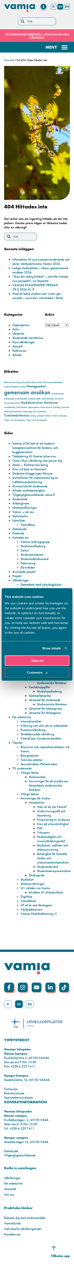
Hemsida (9, 60)
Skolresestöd (37, 777)
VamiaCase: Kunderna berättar (41, 738)
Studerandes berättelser (27, 338)
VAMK (54, 415)
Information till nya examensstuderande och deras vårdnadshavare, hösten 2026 (41, 261)
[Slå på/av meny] (43, 7)
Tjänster (17, 743)
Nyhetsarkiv (20, 516)
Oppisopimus (21, 325)
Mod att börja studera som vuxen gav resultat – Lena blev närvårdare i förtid (37, 295)
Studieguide (36, 875)
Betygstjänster (30, 755)
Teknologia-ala (29, 411)
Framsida (18, 533)
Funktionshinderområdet (15, 386)
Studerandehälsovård (34, 559)
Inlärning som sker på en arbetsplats (44, 725)
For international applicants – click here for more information (37, 35)
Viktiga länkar (30, 772)
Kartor (25, 550)
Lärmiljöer (18, 520)
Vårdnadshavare (31, 909)
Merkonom (51, 402)
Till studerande (22, 768)
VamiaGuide (12, 1223)
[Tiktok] (64, 987)
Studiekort (27, 879)
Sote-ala (65, 407)
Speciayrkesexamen (13, 411)
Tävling (33, 415)
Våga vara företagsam (14, 420)
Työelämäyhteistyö (16, 415)
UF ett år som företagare (36, 905)
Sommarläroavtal (40, 696)
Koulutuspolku (21, 398)
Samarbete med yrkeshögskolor (41, 584)
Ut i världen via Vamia (35, 888)
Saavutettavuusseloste (18, 1097)
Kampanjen (9, 398)
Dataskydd (19, 529)
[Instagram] (23, 987)
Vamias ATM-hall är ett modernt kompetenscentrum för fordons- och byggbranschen (35, 447)
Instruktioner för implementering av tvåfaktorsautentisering (35, 480)
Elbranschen (36, 382)
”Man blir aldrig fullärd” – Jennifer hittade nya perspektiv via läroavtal (40, 278)
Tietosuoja (10, 1089)
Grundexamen (57, 393)
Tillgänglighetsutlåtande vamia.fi (33, 495)
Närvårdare (21, 407)
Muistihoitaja (9, 407)
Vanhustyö (62, 415)
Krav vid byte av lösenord (29, 469)
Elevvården (28, 567)
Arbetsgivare (20, 503)
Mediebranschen (32, 402)
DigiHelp (26, 896)
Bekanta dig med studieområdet (24, 1218)
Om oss (9, 1194)
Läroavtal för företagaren (45, 713)
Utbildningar (20, 580)
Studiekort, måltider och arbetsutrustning (52, 847)
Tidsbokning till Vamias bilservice (34, 456)
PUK (40, 828)
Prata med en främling (50, 407)
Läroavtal (18, 333)
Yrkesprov (43, 832)
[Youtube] (36, 987)
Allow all (37, 660)
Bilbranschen (9, 382)
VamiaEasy (28, 525)
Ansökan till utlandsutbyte (46, 892)
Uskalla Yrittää (43, 415)
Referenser (19, 350)
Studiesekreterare (32, 554)
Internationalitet (31, 721)
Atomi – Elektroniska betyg (30, 465)
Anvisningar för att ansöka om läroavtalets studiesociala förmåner (48, 785)
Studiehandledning (33, 546)
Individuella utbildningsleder (23, 1229)
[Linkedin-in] (50, 987)
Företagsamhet (36, 386)
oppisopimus (33, 407)
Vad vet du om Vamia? (52, 807)
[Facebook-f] (9, 987)
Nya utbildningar (23, 342)
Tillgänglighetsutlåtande (20, 1155)
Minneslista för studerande (29, 486)
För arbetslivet (21, 717)
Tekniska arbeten (32, 760)
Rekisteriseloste (14, 1093)
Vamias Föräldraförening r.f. (39, 914)
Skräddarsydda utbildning (37, 734)
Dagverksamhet (23, 382)
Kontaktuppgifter (39, 687)
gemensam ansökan (27, 392)
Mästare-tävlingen (33, 884)
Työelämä (41, 411)
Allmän (17, 355)
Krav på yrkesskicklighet (53, 824)
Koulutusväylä (34, 398)
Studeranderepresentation (54, 871)
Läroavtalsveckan (12, 403)
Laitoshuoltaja (47, 398)
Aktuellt (17, 346)
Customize (34, 672)
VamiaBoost (28, 901)
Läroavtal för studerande (44, 700)
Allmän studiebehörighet (28, 490)
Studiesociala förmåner (52, 704)
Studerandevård (47, 867)
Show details (51, 648)
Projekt (16, 576)
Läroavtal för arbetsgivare (45, 708)
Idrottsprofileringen (24, 507)
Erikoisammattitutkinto (53, 382)
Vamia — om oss (23, 512)
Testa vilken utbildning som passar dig (37, 460)
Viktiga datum (30, 794)
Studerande (19, 499)
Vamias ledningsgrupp (35, 542)
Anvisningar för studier (35, 798)
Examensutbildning (33, 730)
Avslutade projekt (23, 572)
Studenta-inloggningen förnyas (32, 473)
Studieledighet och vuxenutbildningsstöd (51, 839)
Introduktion (36, 802)
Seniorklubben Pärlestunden (39, 764)
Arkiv (15, 329)
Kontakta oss (20, 537)
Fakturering (28, 563)
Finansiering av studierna (53, 820)
